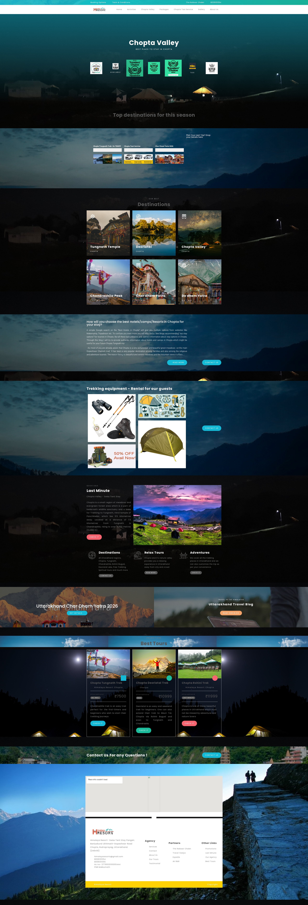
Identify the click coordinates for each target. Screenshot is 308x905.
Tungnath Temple (105, 247)
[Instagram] (96, 872)
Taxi (192, 73)
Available (115, 72)
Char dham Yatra (150, 296)
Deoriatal (144, 247)
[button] (95, 158)
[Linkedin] (105, 872)
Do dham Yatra (194, 296)
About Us (214, 9)
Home (119, 9)
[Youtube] (101, 872)
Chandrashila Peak (106, 296)
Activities (131, 9)
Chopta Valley (147, 9)
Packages (164, 9)
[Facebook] (91, 872)
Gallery (201, 9)
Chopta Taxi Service (183, 9)
